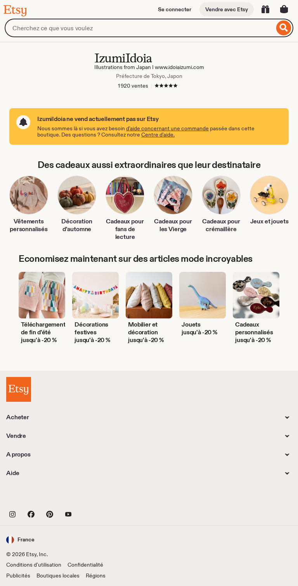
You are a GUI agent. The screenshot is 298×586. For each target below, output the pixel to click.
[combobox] (139, 28)
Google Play (91, 496)
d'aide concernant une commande (167, 128)
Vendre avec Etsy (226, 9)
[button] (20, 540)
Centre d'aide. (158, 134)
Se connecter (174, 9)
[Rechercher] (283, 28)
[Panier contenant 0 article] (284, 9)
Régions (96, 575)
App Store (32, 496)
